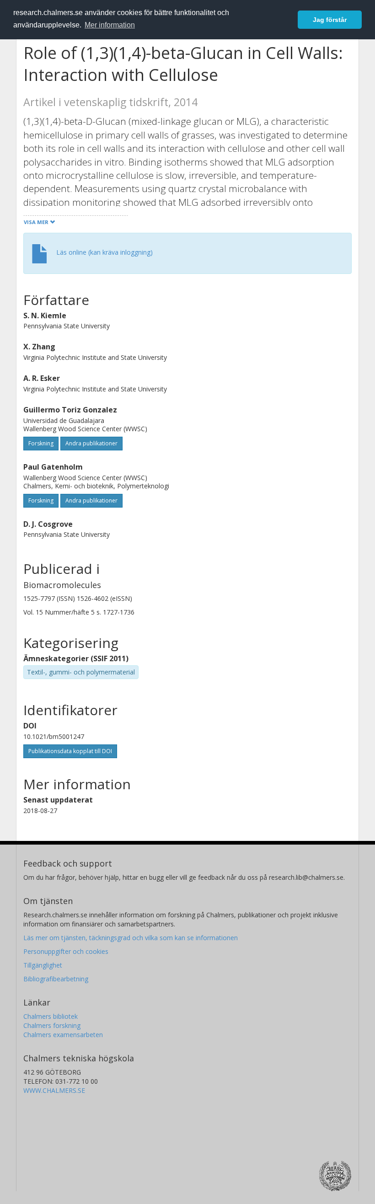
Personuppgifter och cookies (65, 951)
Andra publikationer (91, 443)
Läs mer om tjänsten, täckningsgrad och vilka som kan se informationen (130, 937)
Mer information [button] (110, 25)
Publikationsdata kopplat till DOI (70, 751)
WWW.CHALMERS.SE (54, 1090)
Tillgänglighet (42, 965)
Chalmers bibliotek (50, 1016)
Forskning (41, 443)
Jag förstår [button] (330, 19)
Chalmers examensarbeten (63, 1034)
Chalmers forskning (51, 1025)
